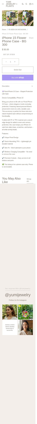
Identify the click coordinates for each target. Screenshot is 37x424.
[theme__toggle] (23, 4)
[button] (26, 4)
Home (4, 29)
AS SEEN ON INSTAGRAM (17, 29)
